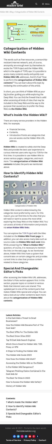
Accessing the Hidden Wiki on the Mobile (24, 363)
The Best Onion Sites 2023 (18, 336)
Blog (11, 12)
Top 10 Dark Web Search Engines (20, 340)
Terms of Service (13, 440)
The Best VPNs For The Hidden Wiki (22, 332)
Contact (42, 440)
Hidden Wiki (4, 12)
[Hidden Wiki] (14, 4)
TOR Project (27, 233)
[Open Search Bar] (36, 4)
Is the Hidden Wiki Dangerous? (20, 367)
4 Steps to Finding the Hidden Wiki (21, 351)
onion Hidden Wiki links (18, 227)
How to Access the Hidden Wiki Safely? (24, 382)
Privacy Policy (30, 440)
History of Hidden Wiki (16, 386)
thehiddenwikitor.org (26, 431)
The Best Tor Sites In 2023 (18, 378)
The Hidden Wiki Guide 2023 (19, 355)
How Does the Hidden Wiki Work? (21, 359)
